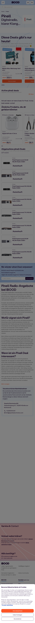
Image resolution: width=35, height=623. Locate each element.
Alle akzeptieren (17, 611)
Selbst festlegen (17, 615)
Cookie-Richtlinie (7, 605)
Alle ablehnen (17, 619)
